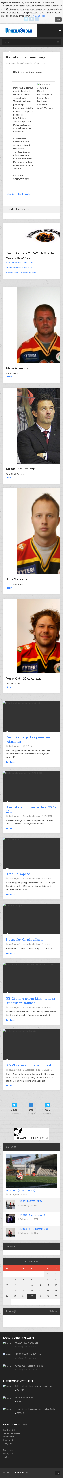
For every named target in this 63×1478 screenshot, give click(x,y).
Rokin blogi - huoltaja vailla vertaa (33, 1386)
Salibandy (25, 1205)
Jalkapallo (14, 1194)
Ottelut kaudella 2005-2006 (19, 267)
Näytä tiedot (39, 16)
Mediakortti (8, 1436)
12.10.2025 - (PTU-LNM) (30, 1201)
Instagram (8, 1453)
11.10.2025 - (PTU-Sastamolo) (33, 1228)
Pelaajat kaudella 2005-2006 (20, 262)
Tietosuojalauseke (11, 1433)
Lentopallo (22, 1369)
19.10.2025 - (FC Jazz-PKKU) (20, 1190)
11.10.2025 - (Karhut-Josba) (31, 1215)
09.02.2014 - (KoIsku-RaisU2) (29, 1365)
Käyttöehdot (9, 1430)
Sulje (58, 19)
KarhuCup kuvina (24, 1397)
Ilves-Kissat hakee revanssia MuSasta (35, 1409)
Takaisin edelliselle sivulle (18, 194)
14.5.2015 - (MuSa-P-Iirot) (28, 1354)
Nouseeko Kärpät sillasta (24, 940)
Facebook (8, 1450)
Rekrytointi (8, 1440)
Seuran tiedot (12, 272)
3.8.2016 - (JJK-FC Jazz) (27, 1342)
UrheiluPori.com (20, 1472)
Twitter (6, 1457)
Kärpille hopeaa (18, 874)
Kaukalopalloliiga (31, 816)
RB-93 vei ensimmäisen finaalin (30, 1065)
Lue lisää (10, 762)
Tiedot (9, 376)
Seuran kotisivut (29, 272)
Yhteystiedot (9, 1443)
